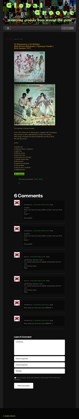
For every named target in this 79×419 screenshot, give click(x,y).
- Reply (51, 204)
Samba (40, 179)
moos (25, 257)
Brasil (36, 179)
